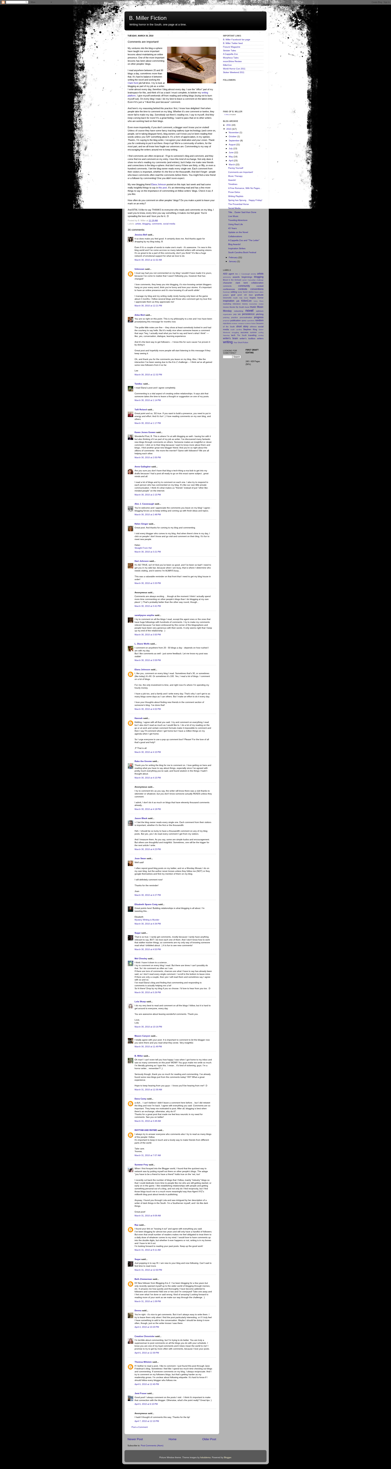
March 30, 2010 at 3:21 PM (148, 552)
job (237, 301)
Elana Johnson (158, 184)
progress (258, 317)
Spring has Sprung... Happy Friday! (245, 200)
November (234, 132)
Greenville (227, 298)
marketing (227, 304)
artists (138, 224)
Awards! (232, 180)
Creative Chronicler (145, 1336)
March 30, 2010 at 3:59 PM (148, 660)
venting (260, 335)
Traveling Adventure (237, 220)
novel (249, 310)
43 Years (232, 228)
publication (235, 320)
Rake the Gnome (143, 761)
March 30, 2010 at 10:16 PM (148, 1027)
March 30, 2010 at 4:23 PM (148, 849)
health (235, 298)
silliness (253, 327)
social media (169, 224)
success (244, 332)
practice (234, 317)
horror (260, 298)
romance (241, 323)
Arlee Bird (140, 315)
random (259, 320)
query (244, 320)
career (244, 280)
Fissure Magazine (231, 47)
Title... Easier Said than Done (242, 212)
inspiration (228, 300)
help (240, 298)
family (240, 292)
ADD (225, 274)
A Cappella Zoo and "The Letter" (243, 240)
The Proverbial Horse (238, 204)
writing (228, 342)
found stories (248, 292)
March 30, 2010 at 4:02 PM (148, 709)
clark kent (242, 283)
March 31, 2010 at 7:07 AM (148, 1155)
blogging (146, 224)
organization (227, 314)
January (233, 261)
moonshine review (256, 304)
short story (242, 326)
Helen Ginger (141, 524)
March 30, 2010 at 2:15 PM (148, 495)
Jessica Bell (141, 235)
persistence (248, 314)
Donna (138, 1310)
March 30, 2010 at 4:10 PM (148, 752)
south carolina (236, 329)
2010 (229, 129)
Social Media (234, 208)
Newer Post (135, 1439)
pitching (259, 314)
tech (233, 335)
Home (173, 1439)
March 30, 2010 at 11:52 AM (148, 260)
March (232, 164)
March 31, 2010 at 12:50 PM (148, 1270)
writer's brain (230, 338)
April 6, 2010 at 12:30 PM (147, 1353)
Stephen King (250, 329)
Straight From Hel (143, 548)
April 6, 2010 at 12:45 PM (147, 1384)
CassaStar (252, 280)
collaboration (257, 283)
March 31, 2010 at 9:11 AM (148, 1250)
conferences (229, 289)
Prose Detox (234, 192)
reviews (234, 323)
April (231, 160)
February (233, 257)
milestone (237, 304)
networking (238, 311)
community (244, 285)
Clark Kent (133, 83)
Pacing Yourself (235, 168)
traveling (252, 335)
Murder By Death (237, 307)
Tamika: (139, 384)
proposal (226, 320)
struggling (235, 332)
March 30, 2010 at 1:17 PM (148, 423)
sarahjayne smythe (144, 615)
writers (260, 338)
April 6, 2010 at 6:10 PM (146, 1404)
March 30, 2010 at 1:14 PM (148, 400)
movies (226, 307)
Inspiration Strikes (236, 248)
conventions (256, 289)
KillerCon (227, 65)
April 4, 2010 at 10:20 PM (147, 1327)
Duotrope (226, 292)
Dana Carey (140, 1099)
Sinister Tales (229, 50)
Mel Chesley (141, 958)
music (253, 306)
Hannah (139, 718)
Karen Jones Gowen (145, 432)
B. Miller (139, 1056)
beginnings (247, 277)
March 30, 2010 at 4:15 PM (148, 778)
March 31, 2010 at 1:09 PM (148, 1301)
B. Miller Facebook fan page (236, 39)
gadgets (226, 295)
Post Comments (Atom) (152, 1445)
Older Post (209, 1439)
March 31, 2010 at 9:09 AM (148, 1216)
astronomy (227, 277)
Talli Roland (141, 409)
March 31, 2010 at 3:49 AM (148, 1121)
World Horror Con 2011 (234, 69)
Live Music (233, 216)
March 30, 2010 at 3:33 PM (148, 583)
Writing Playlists (235, 196)
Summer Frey (141, 1165)
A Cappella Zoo (230, 54)
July (231, 148)
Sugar (138, 933)
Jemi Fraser (141, 1393)
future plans (258, 292)
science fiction (250, 323)
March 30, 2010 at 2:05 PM (148, 457)
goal (233, 295)
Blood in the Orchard (232, 280)
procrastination (246, 317)
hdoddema (205, 1457)
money (245, 304)
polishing (226, 317)
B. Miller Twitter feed (233, 43)
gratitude (259, 295)
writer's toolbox (247, 338)
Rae (137, 1225)
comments (157, 224)
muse (247, 307)
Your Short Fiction (241, 342)
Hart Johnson (142, 561)
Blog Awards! (234, 244)
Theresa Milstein (143, 1362)
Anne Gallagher (143, 467)
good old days (245, 295)
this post (163, 187)
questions (250, 320)
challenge (259, 280)
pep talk (237, 314)
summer (253, 332)
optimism (259, 311)
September (234, 140)
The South (242, 335)
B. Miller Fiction (148, 18)
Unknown (139, 269)
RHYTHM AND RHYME (146, 1130)
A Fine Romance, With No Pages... (245, 188)
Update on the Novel (238, 232)
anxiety (253, 274)
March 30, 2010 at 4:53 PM (148, 949)
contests (242, 289)
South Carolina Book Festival (242, 252)
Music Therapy (235, 176)
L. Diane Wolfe (142, 644)
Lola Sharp (140, 1001)
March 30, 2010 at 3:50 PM (148, 634)
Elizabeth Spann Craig (146, 904)
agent (231, 274)
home (246, 298)
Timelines (232, 184)
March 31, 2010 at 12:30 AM (148, 1089)
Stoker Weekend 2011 (233, 72)
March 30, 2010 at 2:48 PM (148, 514)
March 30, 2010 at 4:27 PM (148, 895)
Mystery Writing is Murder (147, 920)
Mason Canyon (142, 1036)
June (231, 152)
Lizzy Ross (259, 301)
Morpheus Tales (231, 58)
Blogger (227, 1457)
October (233, 136)
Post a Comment (140, 1427)
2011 (229, 125)
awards (236, 277)
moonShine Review (232, 61)
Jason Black (141, 818)
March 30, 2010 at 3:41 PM (148, 606)
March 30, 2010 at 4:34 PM (148, 924)
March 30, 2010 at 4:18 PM (148, 809)
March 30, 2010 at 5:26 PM (148, 992)
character (227, 283)
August (232, 144)
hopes (253, 298)
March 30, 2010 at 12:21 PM (148, 306)
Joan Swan (140, 858)
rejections (227, 323)
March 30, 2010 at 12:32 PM (148, 375)
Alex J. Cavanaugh (144, 504)
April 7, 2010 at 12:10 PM (147, 1421)
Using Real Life (235, 224)
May (231, 156)
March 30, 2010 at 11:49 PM (148, 1046)
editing (234, 292)
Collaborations (235, 236)
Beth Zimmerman (143, 1279)
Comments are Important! (240, 172)
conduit (259, 286)
